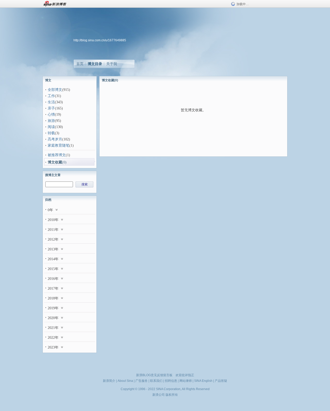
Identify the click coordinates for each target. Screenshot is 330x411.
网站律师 (185, 381)
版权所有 (172, 395)
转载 (51, 133)
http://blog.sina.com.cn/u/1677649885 (99, 40)
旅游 (51, 121)
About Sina (125, 381)
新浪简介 (109, 381)
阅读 (51, 127)
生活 (51, 102)
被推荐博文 (57, 155)
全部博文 (55, 90)
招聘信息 (171, 381)
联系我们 (156, 381)
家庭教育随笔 (58, 145)
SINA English (203, 381)
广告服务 (141, 381)
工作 (51, 96)
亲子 (51, 108)
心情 (51, 114)
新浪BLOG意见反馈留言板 (154, 375)
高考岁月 (55, 139)
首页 (80, 64)
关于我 (111, 64)
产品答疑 (221, 381)
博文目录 (95, 64)
